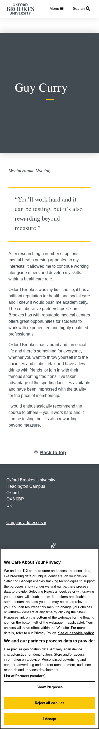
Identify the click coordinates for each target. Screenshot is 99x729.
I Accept (49, 719)
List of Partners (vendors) (24, 676)
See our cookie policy (76, 633)
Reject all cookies (49, 703)
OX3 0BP (15, 499)
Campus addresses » (26, 522)
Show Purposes (49, 687)
